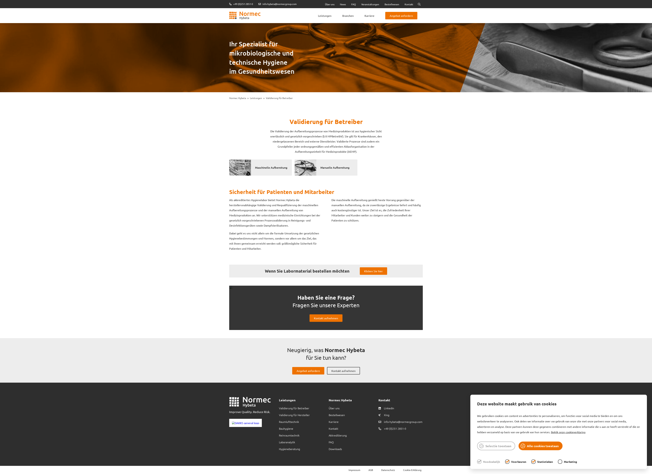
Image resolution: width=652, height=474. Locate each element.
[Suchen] (419, 4)
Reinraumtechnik (289, 435)
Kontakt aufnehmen (326, 318)
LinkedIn (389, 408)
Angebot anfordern (401, 15)
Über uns (329, 4)
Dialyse (281, 10)
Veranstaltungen (370, 4)
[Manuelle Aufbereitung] (305, 167)
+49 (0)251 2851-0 (243, 4)
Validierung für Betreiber (294, 408)
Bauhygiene (286, 428)
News (343, 4)
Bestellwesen (392, 4)
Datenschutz (388, 469)
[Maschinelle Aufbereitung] (240, 167)
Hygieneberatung (289, 449)
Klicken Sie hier (373, 271)
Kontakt (409, 4)
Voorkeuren (518, 461)
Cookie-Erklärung (412, 469)
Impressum (354, 469)
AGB (370, 469)
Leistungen (324, 15)
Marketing (570, 461)
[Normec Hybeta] (245, 15)
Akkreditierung (338, 435)
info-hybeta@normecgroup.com (279, 4)
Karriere (369, 15)
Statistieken (545, 461)
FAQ (353, 4)
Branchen (348, 15)
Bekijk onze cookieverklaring (568, 432)
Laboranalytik (287, 442)
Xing (386, 415)
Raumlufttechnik (289, 422)
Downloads (335, 449)
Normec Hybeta (237, 98)
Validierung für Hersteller (294, 415)
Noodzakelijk (491, 461)
